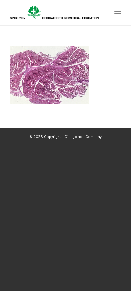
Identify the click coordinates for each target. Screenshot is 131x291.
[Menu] (117, 12)
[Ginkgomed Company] (54, 12)
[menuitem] (117, 12)
